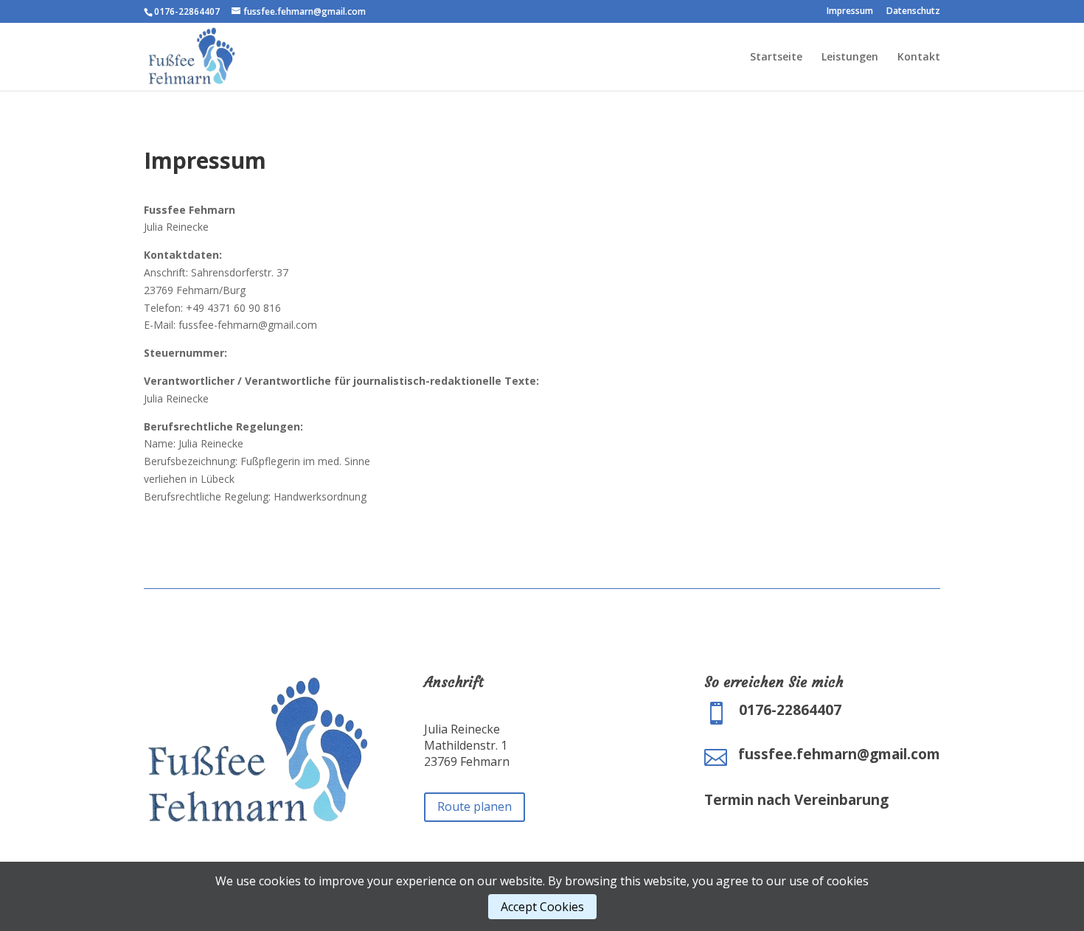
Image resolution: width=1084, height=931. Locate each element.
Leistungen (849, 57)
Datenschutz (913, 12)
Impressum (850, 12)
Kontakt (918, 57)
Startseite (776, 57)
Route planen (474, 806)
